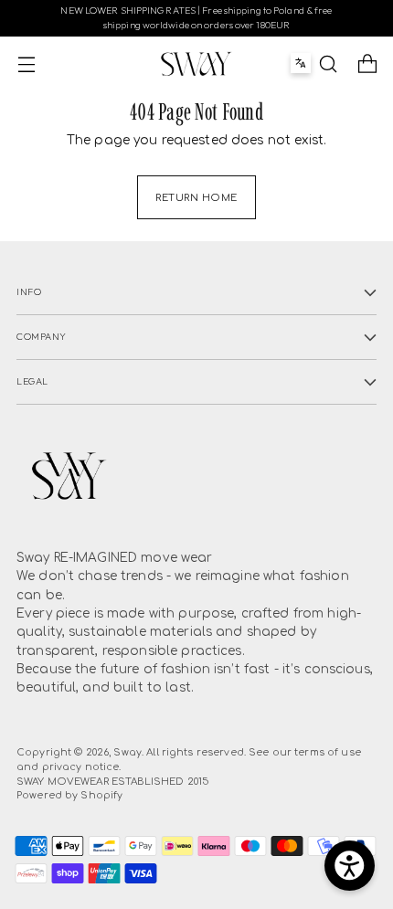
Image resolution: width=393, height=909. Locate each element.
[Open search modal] (327, 63)
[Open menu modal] (26, 63)
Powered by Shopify (69, 795)
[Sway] (196, 64)
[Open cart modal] (367, 63)
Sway (127, 752)
